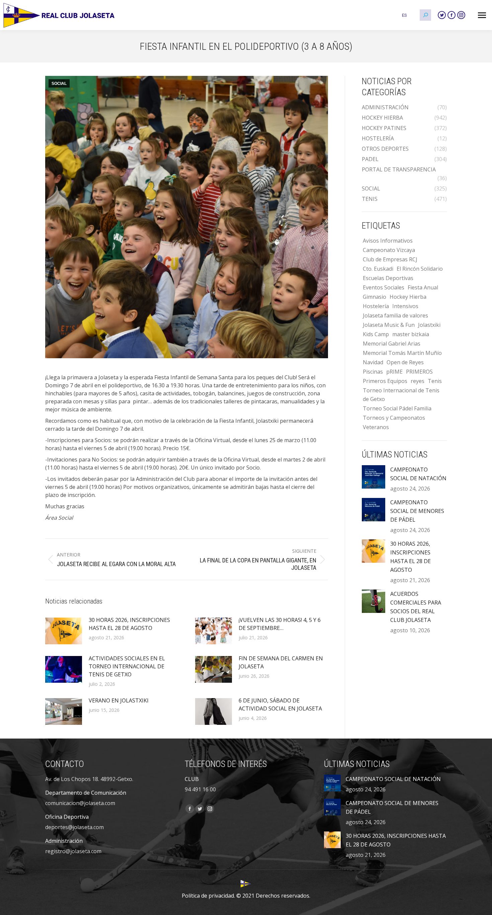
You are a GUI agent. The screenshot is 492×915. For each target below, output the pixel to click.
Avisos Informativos (388, 240)
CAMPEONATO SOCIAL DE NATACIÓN (418, 474)
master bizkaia (410, 334)
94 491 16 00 (200, 789)
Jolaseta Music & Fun (389, 325)
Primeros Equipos (385, 381)
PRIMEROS (419, 371)
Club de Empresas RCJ (390, 259)
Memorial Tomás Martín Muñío (402, 353)
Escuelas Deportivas (388, 278)
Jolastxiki (429, 325)
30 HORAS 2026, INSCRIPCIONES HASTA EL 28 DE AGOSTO (129, 624)
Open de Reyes (405, 362)
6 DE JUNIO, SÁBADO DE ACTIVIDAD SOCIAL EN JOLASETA (280, 704)
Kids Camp (376, 334)
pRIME (394, 371)
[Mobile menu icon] (482, 15)
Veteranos (376, 427)
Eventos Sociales (383, 287)
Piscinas (373, 371)
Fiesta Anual (423, 287)
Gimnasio (374, 296)
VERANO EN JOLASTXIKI (119, 700)
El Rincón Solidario (420, 268)
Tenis (435, 381)
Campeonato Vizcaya (389, 250)
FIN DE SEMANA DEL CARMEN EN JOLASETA (281, 662)
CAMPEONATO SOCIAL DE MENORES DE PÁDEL (417, 511)
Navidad (373, 362)
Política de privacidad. (208, 895)
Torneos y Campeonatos (394, 417)
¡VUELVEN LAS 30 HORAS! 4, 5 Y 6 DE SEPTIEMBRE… (280, 624)
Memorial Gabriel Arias (391, 343)
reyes (417, 381)
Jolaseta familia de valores (395, 315)
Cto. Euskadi (378, 268)
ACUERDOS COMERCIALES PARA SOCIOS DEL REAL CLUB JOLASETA (415, 607)
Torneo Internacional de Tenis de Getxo (401, 395)
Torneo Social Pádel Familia (397, 408)
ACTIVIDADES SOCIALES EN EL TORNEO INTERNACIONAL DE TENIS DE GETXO (127, 666)
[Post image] (63, 631)
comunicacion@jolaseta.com (80, 803)
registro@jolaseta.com (73, 851)
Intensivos (405, 306)
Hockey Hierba (408, 296)
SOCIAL (59, 83)
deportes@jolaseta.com (74, 827)
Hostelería (376, 306)
